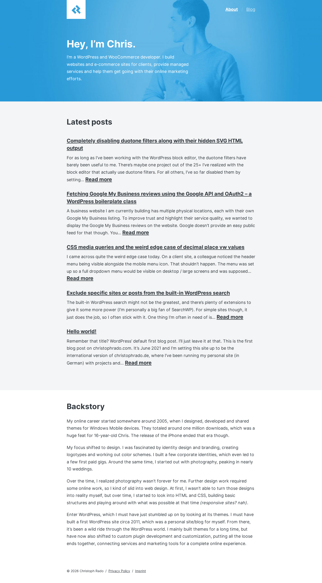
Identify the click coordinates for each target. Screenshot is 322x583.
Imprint (140, 571)
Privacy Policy (119, 571)
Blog (250, 9)
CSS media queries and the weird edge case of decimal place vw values (155, 247)
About (231, 9)
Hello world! (81, 331)
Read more (98, 179)
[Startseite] (76, 9)
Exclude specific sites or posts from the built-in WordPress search (148, 293)
